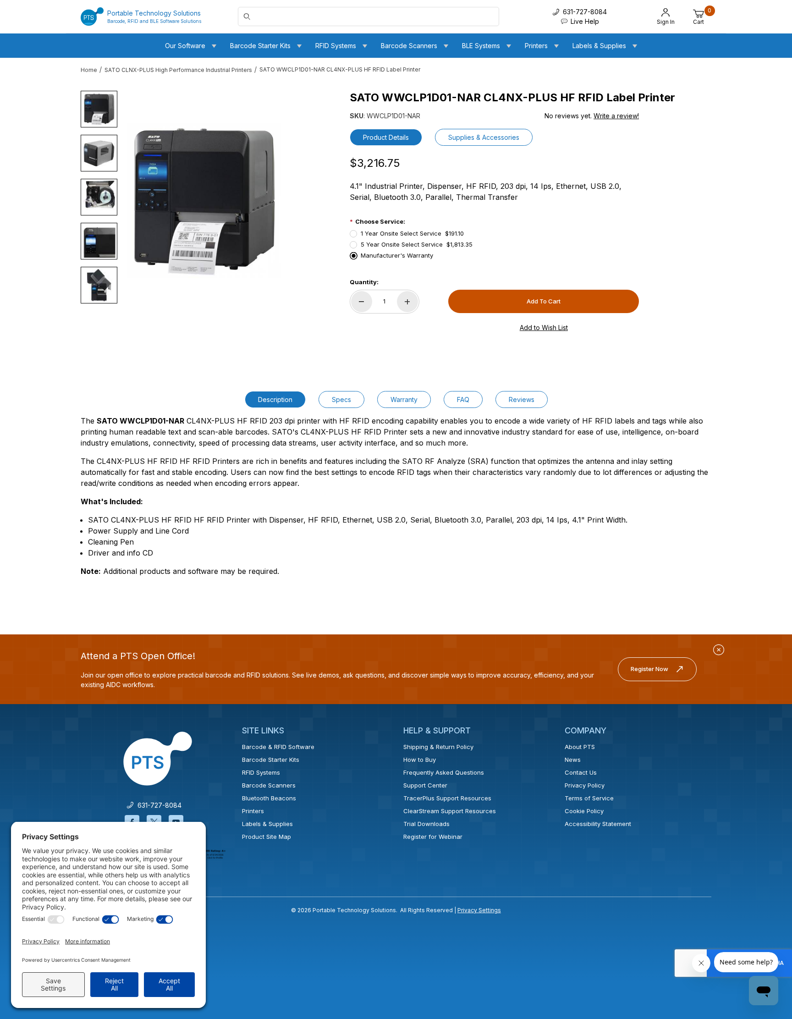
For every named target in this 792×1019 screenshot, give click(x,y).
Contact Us (581, 772)
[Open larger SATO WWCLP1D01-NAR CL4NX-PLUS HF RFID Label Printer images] (203, 201)
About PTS (580, 746)
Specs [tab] (341, 399)
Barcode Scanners (269, 785)
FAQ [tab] (463, 399)
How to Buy (419, 759)
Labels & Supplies (267, 823)
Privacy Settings (479, 910)
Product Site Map (266, 836)
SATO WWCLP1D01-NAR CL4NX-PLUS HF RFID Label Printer (339, 69)
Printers (253, 811)
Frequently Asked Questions (443, 772)
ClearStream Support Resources (449, 811)
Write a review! (616, 116)
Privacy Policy (585, 785)
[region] (99, 197)
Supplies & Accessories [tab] (483, 137)
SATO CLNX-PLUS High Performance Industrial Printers (178, 69)
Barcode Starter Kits (270, 759)
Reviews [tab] (521, 399)
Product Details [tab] (386, 137)
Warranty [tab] (404, 399)
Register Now (649, 668)
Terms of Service (589, 798)
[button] (99, 109)
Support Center (425, 785)
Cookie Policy (584, 811)
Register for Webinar (432, 836)
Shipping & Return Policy (438, 746)
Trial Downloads (426, 823)
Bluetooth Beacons (269, 798)
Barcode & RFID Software (278, 746)
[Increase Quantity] (407, 301)
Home (89, 69)
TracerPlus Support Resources (447, 798)
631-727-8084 (158, 805)
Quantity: (364, 282)
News (573, 759)
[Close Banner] (718, 650)
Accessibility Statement (598, 823)
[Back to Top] (764, 932)
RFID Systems (261, 772)
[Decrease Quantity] (361, 301)
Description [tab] (275, 399)
